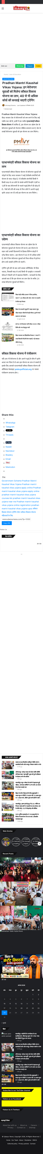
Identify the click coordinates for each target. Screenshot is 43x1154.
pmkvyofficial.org (23, 369)
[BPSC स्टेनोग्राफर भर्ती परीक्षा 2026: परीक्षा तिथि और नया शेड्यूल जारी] (8, 326)
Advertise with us (10, 1125)
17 (4, 1008)
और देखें (4, 979)
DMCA (35, 1140)
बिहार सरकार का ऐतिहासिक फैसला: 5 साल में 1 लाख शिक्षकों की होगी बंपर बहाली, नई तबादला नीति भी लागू (28, 338)
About (21, 1140)
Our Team (14, 1140)
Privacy (10, 1128)
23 (38, 1008)
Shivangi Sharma (10, 105)
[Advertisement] (21, 36)
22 (33, 1008)
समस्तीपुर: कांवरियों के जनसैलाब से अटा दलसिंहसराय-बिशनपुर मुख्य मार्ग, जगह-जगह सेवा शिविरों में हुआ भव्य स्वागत (27, 1036)
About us (23, 1125)
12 (16, 1004)
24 (4, 1013)
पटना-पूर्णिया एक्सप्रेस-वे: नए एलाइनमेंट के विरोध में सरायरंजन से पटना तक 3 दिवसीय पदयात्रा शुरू (27, 816)
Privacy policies (24, 1144)
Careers (34, 1125)
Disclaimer (27, 1140)
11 (10, 1004)
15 (33, 1004)
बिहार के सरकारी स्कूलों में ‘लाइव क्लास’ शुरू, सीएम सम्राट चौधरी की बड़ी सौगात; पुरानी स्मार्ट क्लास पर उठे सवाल (28, 312)
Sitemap (32, 1128)
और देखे (39, 544)
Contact (33, 1144)
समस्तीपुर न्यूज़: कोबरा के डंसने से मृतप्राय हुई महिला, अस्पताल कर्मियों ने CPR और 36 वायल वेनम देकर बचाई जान (28, 785)
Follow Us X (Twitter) (11, 1110)
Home (5, 74)
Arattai (38, 66)
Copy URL (6, 523)
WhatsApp (20, 66)
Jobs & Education (15, 74)
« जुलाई (4, 1023)
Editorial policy (12, 1144)
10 (4, 1004)
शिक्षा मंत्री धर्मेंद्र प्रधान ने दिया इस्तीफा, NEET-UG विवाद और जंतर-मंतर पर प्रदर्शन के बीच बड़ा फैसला (28, 298)
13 (21, 1004)
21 (27, 1008)
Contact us (21, 1128)
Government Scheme (12, 481)
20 (21, 1008)
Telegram (30, 66)
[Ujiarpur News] (21, 8)
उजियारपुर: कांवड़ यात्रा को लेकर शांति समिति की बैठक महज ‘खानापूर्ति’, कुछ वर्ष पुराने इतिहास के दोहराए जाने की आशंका (28, 774)
